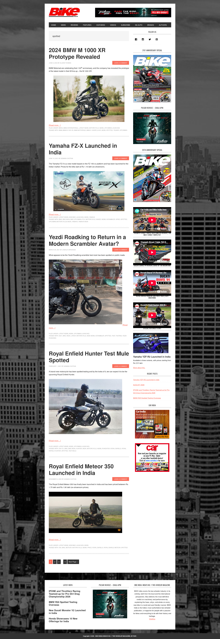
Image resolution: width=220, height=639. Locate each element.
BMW (65, 128)
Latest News (83, 128)
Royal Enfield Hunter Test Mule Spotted (89, 356)
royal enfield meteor (112, 547)
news (104, 130)
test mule (72, 451)
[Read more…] (55, 125)
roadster (106, 448)
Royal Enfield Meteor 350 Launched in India (81, 469)
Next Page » (73, 562)
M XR (99, 130)
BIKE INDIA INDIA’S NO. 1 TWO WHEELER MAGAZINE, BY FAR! (115, 636)
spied (118, 219)
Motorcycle (94, 128)
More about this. (139, 367)
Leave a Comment (120, 63)
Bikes (61, 128)
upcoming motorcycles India (60, 221)
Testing (119, 336)
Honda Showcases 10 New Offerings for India (63, 620)
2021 (60, 336)
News (101, 128)
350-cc (61, 448)
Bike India (64, 12)
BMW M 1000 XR (68, 130)
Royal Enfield (115, 448)
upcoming (123, 130)
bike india (66, 219)
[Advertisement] (150, 490)
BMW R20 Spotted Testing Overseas (147, 398)
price (89, 547)
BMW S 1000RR (92, 130)
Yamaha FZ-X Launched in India (83, 149)
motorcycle (90, 219)
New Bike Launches (76, 217)
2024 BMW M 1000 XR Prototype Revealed (77, 53)
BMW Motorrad (80, 130)
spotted (109, 130)
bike (60, 219)
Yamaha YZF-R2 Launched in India (151, 356)
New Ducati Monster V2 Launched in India (67, 612)
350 (60, 547)
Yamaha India (83, 221)
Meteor (69, 547)
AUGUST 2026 (138, 385)
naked (98, 219)
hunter (79, 448)
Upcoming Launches (112, 128)
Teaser (116, 130)
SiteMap (152, 619)
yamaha (75, 221)
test (113, 336)
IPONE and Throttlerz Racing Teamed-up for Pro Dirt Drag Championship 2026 (64, 593)
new (88, 336)
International (72, 128)
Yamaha (92, 217)
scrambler (110, 219)
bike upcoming (75, 219)
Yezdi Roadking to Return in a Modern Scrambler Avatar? (87, 240)
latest (73, 336)
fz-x (83, 219)
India (68, 336)
